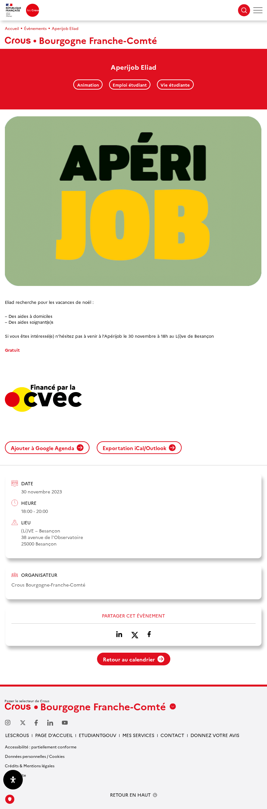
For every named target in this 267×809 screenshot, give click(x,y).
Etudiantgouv (97, 735)
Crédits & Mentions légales (29, 765)
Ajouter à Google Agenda (42, 447)
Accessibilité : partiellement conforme (41, 746)
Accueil (12, 28)
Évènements (35, 28)
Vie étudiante (175, 85)
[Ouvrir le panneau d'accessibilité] (13, 779)
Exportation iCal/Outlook (134, 447)
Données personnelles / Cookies (34, 756)
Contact (172, 735)
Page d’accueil (54, 735)
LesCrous (17, 735)
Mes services (138, 735)
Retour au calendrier (129, 659)
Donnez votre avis (214, 735)
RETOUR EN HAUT (130, 795)
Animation (88, 85)
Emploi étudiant (130, 85)
